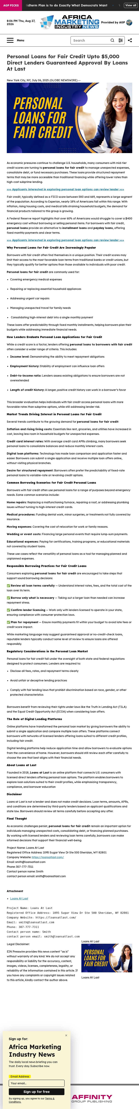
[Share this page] (129, 40)
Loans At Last (19, 898)
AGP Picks (11, 5)
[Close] (66, 1035)
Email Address (20, 1076)
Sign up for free (37, 1092)
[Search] (112, 40)
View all (130, 5)
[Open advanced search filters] (120, 40)
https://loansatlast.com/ (48, 857)
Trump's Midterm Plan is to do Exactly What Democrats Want (59, 5)
